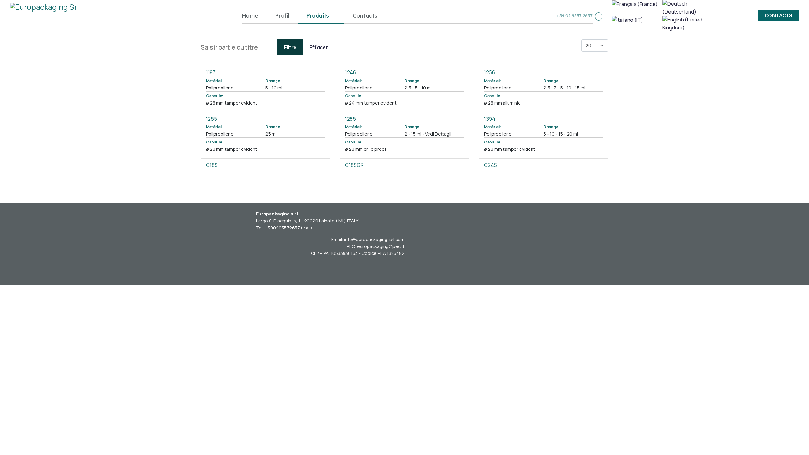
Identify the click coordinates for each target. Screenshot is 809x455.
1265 (211, 118)
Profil (282, 15)
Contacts (365, 15)
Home (250, 15)
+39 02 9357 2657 (574, 16)
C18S (212, 164)
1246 (350, 72)
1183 (211, 72)
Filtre (290, 47)
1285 (350, 118)
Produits (317, 15)
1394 (489, 118)
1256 (489, 72)
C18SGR (354, 164)
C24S (490, 164)
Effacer (318, 47)
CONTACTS (779, 16)
